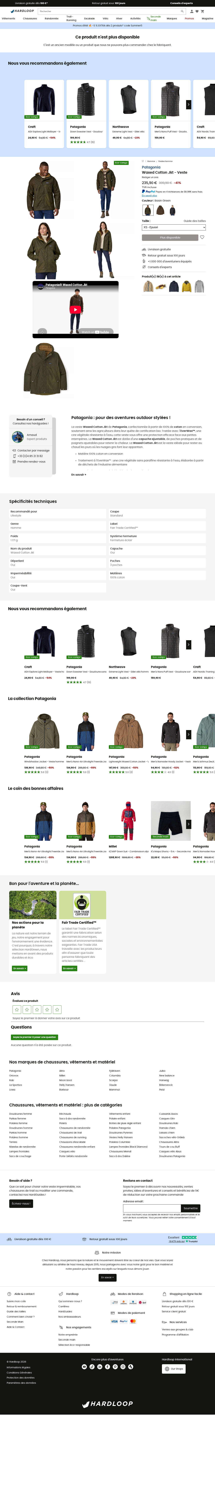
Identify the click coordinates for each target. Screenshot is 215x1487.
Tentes (13, 1142)
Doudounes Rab (168, 1123)
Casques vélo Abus (170, 1151)
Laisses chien (167, 1133)
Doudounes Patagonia (172, 1156)
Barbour (64, 1090)
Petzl (161, 1090)
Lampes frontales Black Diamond (128, 1147)
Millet (62, 1076)
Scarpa (113, 1080)
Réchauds (65, 1114)
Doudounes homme (21, 1128)
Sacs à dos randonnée (72, 1119)
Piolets (63, 1123)
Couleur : (156, 200)
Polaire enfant (117, 1119)
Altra (61, 1071)
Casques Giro (167, 1119)
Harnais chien (167, 1128)
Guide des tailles (195, 221)
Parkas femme (17, 1119)
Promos (189, 18)
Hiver (119, 18)
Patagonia (151, 167)
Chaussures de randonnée (74, 1128)
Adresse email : (133, 1201)
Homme (151, 161)
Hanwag (164, 1080)
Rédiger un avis (150, 177)
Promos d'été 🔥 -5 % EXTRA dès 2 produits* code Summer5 (107, 26)
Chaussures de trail (70, 1133)
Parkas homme (18, 1133)
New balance (167, 1076)
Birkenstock (166, 1085)
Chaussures (30, 18)
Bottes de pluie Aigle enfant (125, 1123)
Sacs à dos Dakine (119, 1156)
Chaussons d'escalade (72, 1142)
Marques (172, 18)
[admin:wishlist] (202, 237)
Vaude (113, 1085)
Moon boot (65, 1080)
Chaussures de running (72, 1137)
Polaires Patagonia (120, 1128)
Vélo (105, 18)
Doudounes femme (20, 1114)
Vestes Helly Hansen (121, 1137)
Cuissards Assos (168, 1114)
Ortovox (13, 1076)
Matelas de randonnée (22, 1147)
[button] (45, 189)
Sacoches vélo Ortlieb (172, 1137)
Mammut (114, 1090)
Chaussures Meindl (120, 1151)
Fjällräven (114, 1071)
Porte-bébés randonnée (73, 1156)
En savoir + (78, 474)
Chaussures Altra (169, 1142)
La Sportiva (15, 1085)
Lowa (12, 1090)
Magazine (207, 18)
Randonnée (51, 18)
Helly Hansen (66, 1085)
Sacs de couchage (20, 1156)
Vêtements (8, 18)
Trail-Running (71, 19)
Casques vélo (67, 1151)
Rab (11, 1080)
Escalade (89, 18)
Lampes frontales (19, 1151)
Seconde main (154, 19)
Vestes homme (165, 161)
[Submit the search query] (182, 12)
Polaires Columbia (119, 1142)
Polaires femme (18, 1123)
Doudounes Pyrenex (121, 1133)
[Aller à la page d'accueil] (144, 161)
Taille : (146, 221)
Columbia (114, 1076)
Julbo (162, 1071)
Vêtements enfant (119, 1114)
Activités (135, 18)
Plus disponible (170, 237)
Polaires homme (18, 1137)
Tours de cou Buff (169, 1147)
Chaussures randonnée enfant (77, 1147)
